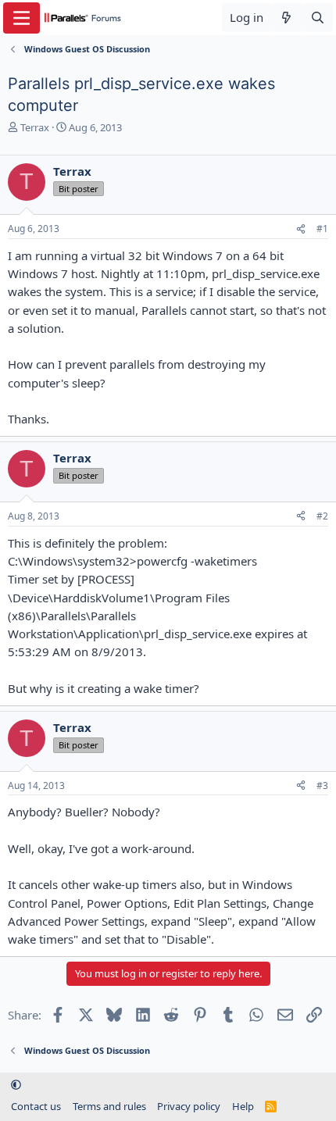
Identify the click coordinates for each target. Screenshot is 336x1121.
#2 (322, 516)
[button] (16, 1084)
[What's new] (286, 17)
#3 (322, 785)
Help (243, 1106)
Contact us (36, 1106)
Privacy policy (188, 1106)
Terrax (34, 127)
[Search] (317, 17)
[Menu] (21, 18)
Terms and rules (109, 1106)
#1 (322, 228)
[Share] (301, 229)
